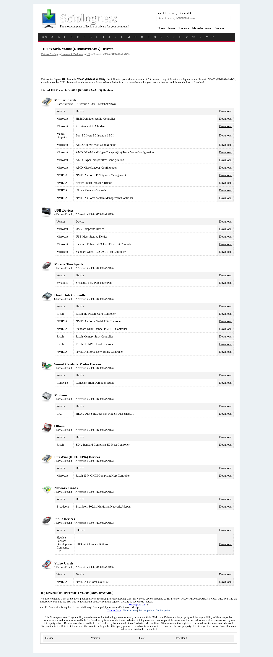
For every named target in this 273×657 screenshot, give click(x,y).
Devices (219, 28)
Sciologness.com (137, 604)
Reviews (183, 28)
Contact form (114, 610)
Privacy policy (146, 610)
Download (225, 118)
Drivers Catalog (49, 54)
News (171, 28)
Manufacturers (201, 28)
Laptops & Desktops (72, 54)
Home (161, 28)
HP (88, 54)
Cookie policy (163, 610)
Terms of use (129, 610)
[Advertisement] (108, 67)
